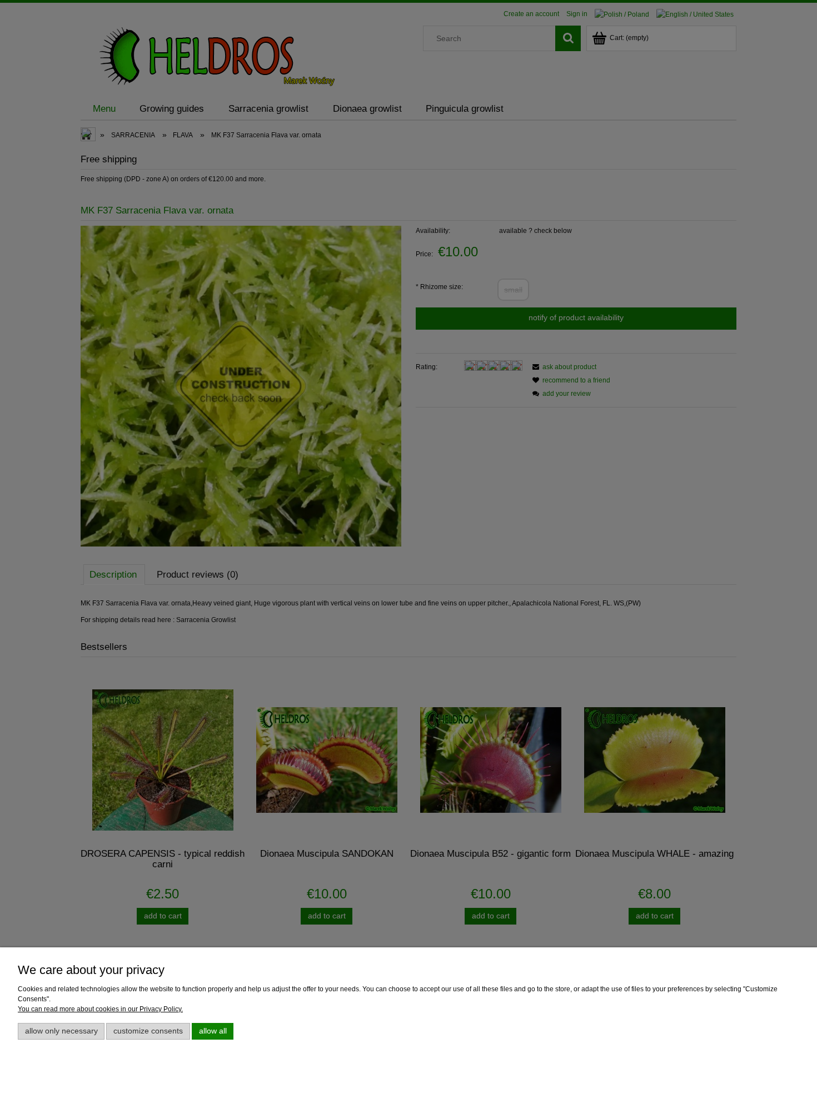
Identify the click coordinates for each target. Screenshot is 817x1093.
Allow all (213, 1031)
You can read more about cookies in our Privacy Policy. (100, 1009)
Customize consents (148, 1031)
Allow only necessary (61, 1031)
